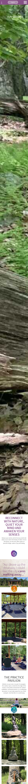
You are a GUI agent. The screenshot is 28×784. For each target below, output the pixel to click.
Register (13, 2)
